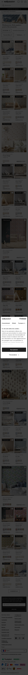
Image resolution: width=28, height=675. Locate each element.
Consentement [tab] (6, 323)
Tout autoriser (14, 349)
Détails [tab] (14, 323)
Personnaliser (13, 354)
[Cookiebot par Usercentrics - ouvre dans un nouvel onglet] (19, 319)
